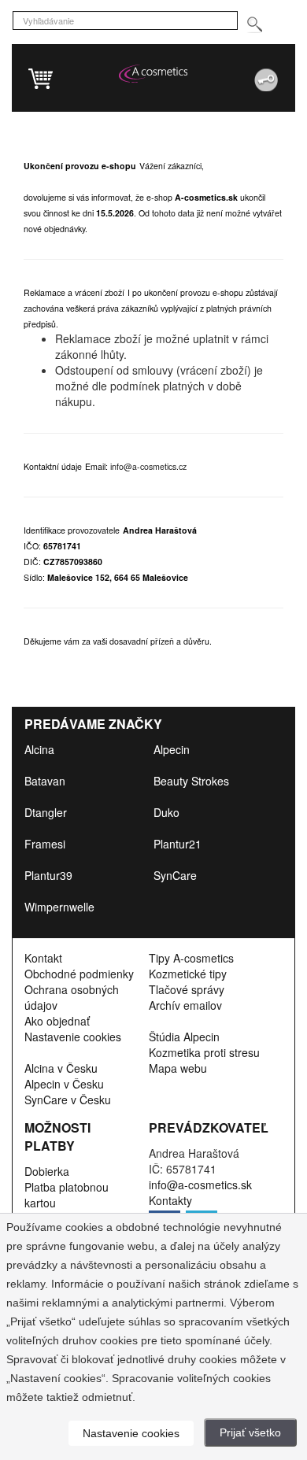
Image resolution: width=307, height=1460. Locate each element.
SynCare (175, 875)
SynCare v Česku (67, 1099)
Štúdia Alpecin (184, 1036)
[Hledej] (254, 25)
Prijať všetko (250, 1432)
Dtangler (45, 812)
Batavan (44, 781)
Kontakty (170, 1200)
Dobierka (46, 1171)
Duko (166, 812)
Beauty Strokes (191, 781)
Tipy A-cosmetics (191, 958)
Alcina (39, 749)
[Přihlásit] (231, 74)
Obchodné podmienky (79, 973)
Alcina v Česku (61, 1068)
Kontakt (43, 958)
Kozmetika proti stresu (204, 1052)
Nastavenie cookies (72, 1036)
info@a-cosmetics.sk (200, 1184)
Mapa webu (178, 1068)
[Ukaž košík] (106, 80)
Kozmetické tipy (188, 973)
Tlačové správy (186, 989)
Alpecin (172, 749)
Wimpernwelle (59, 907)
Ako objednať (57, 1021)
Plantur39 (48, 875)
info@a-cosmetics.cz (148, 466)
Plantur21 (178, 844)
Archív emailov (185, 1005)
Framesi (44, 844)
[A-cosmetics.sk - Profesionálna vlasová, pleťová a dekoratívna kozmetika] (153, 73)
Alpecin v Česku (64, 1084)
